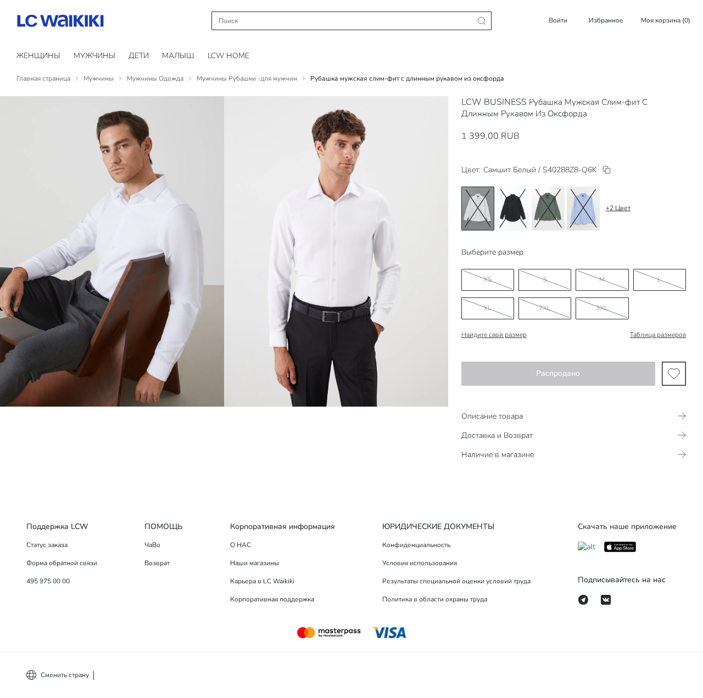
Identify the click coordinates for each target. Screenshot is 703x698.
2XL (545, 307)
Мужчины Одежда (155, 78)
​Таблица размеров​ (658, 334)
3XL (602, 307)
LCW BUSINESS (494, 102)
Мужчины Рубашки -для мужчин (247, 78)
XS (487, 279)
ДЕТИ (139, 55)
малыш (178, 55)
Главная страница (43, 78)
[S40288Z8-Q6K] (606, 170)
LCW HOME (228, 55)
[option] (477, 208)
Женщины (38, 55)
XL (487, 307)
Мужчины (94, 55)
